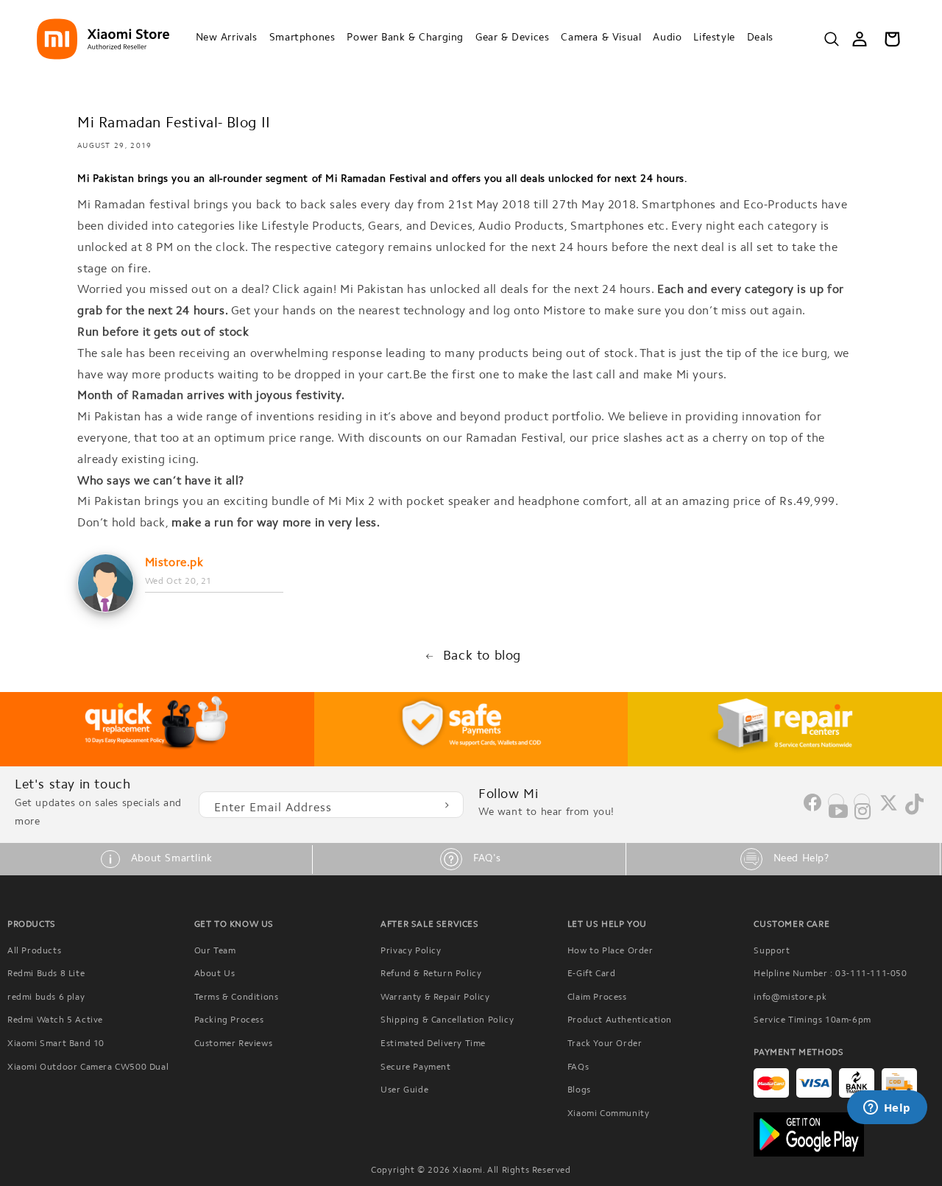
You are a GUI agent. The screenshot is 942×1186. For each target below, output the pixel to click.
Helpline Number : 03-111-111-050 (830, 974)
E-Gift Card (591, 974)
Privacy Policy (410, 951)
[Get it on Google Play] (844, 1134)
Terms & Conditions (236, 997)
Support (772, 951)
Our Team (215, 951)
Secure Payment (415, 1067)
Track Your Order (604, 1043)
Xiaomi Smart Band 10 (56, 1043)
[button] (226, 38)
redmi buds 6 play (46, 997)
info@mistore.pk (790, 997)
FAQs (578, 1067)
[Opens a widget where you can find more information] (886, 1108)
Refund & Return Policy (430, 974)
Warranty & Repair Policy (434, 997)
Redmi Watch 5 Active (55, 1020)
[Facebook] (812, 808)
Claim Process (597, 997)
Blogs (579, 1090)
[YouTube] (836, 810)
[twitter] (888, 809)
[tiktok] (914, 812)
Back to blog (482, 656)
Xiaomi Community (608, 1113)
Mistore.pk (174, 563)
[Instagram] (862, 810)
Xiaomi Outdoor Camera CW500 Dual (88, 1067)
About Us (215, 974)
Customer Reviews (233, 1043)
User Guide (404, 1090)
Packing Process (229, 1020)
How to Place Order (610, 951)
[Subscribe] (447, 804)
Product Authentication (619, 1020)
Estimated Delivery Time (433, 1043)
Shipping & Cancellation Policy (447, 1020)
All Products (34, 951)
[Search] (831, 39)
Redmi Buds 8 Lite (46, 974)
